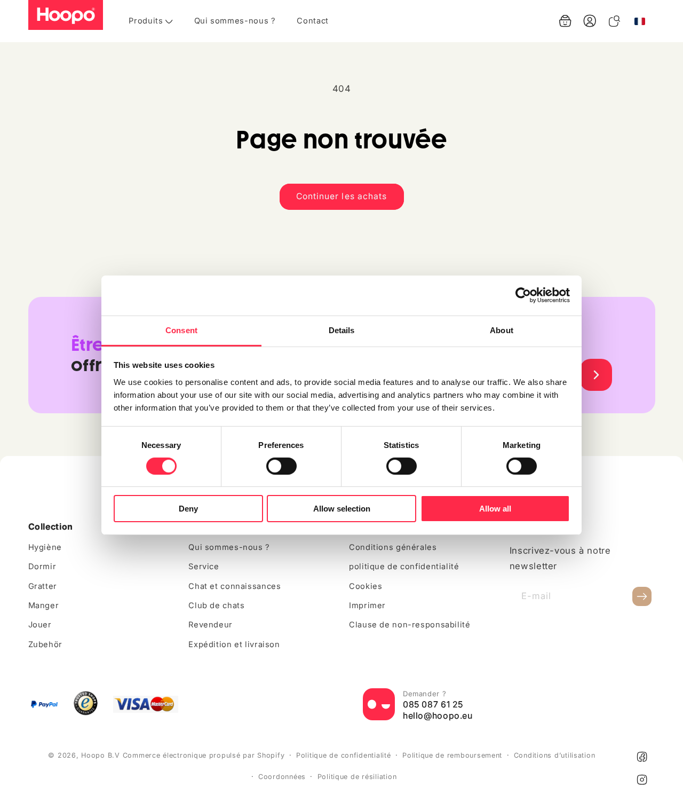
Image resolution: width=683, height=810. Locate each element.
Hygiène (45, 547)
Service (203, 566)
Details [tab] (342, 329)
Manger (43, 605)
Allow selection (341, 508)
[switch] (281, 466)
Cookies (365, 586)
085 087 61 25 (433, 704)
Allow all (495, 508)
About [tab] (501, 329)
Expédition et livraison (234, 644)
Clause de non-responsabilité (410, 625)
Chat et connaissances (234, 586)
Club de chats (216, 605)
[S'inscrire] (642, 597)
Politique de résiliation (357, 777)
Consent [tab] (181, 329)
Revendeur (210, 625)
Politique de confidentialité (343, 755)
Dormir (42, 566)
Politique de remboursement (452, 755)
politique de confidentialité (404, 566)
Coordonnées (282, 777)
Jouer (40, 625)
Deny (188, 508)
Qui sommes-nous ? (229, 547)
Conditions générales (393, 547)
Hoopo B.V (100, 755)
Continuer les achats (341, 196)
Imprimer (367, 605)
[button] (565, 21)
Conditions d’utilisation (554, 755)
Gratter (42, 586)
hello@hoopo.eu (438, 715)
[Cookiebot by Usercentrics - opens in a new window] (523, 295)
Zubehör (45, 644)
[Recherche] (614, 21)
